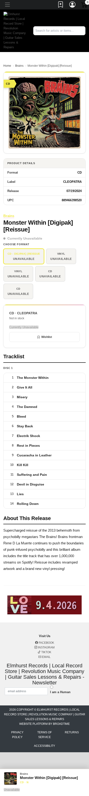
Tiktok (46, 652)
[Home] (15, 30)
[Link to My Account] (72, 5)
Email (46, 657)
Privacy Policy (17, 735)
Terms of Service (44, 735)
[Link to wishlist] (60, 5)
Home (7, 65)
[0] (84, 5)
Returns (72, 732)
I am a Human (60, 692)
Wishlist (46, 337)
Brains (19, 65)
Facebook (46, 642)
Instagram (46, 647)
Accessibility (44, 746)
